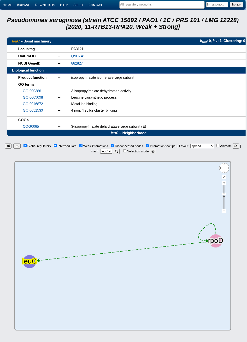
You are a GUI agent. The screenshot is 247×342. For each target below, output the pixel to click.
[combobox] (162, 5)
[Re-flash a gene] (116, 151)
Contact (95, 5)
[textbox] (162, 4)
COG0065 (31, 126)
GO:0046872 (33, 104)
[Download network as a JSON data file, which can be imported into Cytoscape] (17, 146)
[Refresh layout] (236, 146)
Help (64, 5)
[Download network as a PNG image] (8, 146)
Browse (23, 5)
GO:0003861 (33, 91)
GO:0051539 (33, 110)
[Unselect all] (153, 151)
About (78, 5)
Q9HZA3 (78, 56)
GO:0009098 (33, 97)
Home (7, 5)
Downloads (45, 5)
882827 (77, 63)
